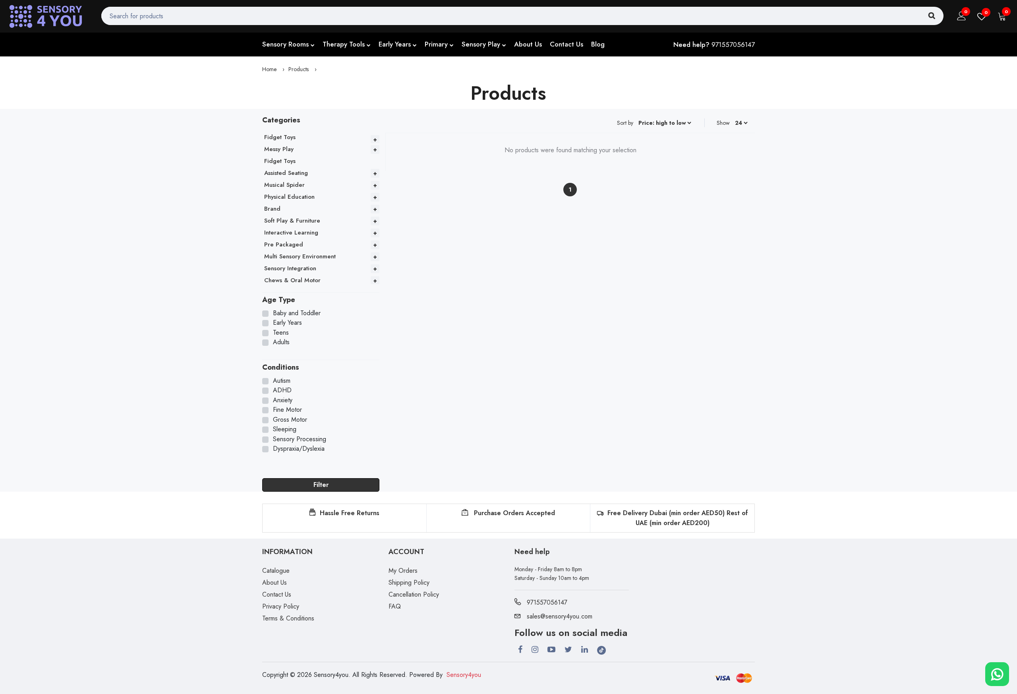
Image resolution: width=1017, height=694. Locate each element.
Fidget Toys (280, 137)
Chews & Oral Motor (292, 280)
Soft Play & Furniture (292, 221)
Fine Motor (287, 409)
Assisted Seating (286, 173)
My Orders (403, 570)
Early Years (395, 44)
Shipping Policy (409, 582)
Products (298, 69)
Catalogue (276, 570)
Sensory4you (464, 674)
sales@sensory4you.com (559, 616)
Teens (281, 332)
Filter (321, 484)
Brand (272, 209)
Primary (436, 44)
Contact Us (566, 44)
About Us (528, 44)
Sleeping (284, 429)
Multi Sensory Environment (300, 256)
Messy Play (279, 149)
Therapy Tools (344, 44)
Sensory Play (481, 44)
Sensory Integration (290, 268)
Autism (281, 380)
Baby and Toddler (297, 313)
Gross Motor (290, 419)
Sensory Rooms (285, 44)
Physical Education (289, 197)
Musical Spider (284, 185)
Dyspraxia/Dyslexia (299, 448)
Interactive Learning (291, 233)
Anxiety (282, 400)
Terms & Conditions (288, 618)
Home (269, 69)
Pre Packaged (283, 244)
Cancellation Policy (414, 594)
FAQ (395, 606)
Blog (598, 44)
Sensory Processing (299, 439)
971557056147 (733, 44)
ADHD (282, 390)
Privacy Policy (280, 606)
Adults (281, 342)
